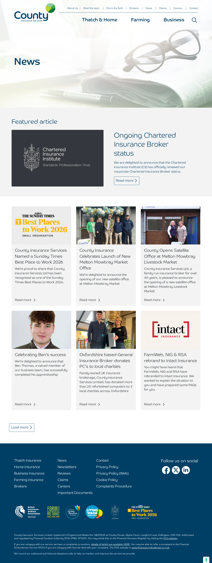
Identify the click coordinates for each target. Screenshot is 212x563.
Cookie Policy (106, 480)
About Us (72, 8)
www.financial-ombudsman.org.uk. (151, 548)
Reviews (64, 473)
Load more (19, 427)
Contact (193, 8)
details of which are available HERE (110, 544)
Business (174, 20)
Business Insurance (29, 473)
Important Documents (75, 493)
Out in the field (114, 8)
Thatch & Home (99, 20)
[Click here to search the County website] (194, 20)
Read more (124, 181)
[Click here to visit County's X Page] (176, 470)
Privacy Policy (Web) (112, 473)
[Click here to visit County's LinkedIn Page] (186, 470)
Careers (178, 8)
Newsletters (67, 467)
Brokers (134, 8)
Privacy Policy (107, 467)
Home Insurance (27, 467)
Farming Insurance (28, 480)
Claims (162, 8)
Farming (140, 20)
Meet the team (91, 8)
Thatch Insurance (27, 460)
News (149, 8)
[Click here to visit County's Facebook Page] (166, 470)
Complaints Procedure (114, 486)
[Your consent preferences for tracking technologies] (206, 560)
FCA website (170, 538)
